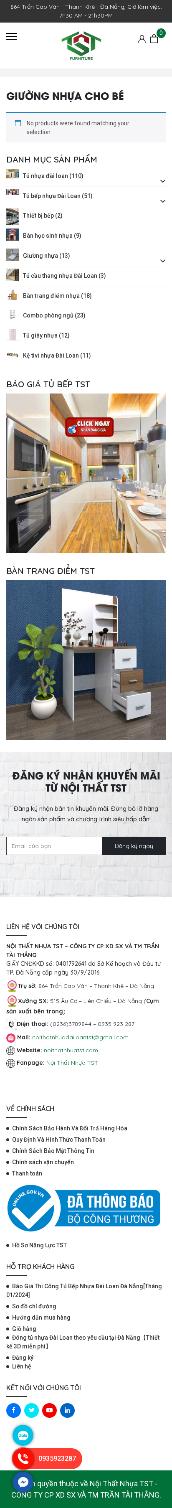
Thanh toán (27, 1173)
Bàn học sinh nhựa (52, 235)
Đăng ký (22, 1357)
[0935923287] (23, 1467)
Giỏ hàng (24, 1328)
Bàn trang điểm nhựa (57, 295)
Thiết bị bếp (43, 215)
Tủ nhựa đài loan (53, 176)
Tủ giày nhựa (46, 335)
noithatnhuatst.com (72, 1050)
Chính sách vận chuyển (43, 1162)
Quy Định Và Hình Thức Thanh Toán (59, 1139)
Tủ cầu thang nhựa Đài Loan (64, 275)
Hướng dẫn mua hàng (41, 1317)
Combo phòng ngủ (54, 315)
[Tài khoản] (142, 38)
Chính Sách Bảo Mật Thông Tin (53, 1151)
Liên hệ (21, 1366)
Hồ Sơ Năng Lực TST (39, 1245)
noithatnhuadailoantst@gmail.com (80, 1037)
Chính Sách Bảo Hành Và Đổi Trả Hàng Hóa (69, 1128)
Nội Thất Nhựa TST (72, 1062)
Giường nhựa (46, 255)
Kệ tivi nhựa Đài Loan (57, 355)
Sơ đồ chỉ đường (34, 1306)
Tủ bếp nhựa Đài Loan (58, 196)
